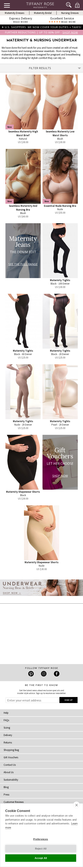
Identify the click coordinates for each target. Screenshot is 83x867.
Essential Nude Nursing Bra (60, 206)
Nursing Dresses (70, 13)
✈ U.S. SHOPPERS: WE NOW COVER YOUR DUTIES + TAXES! (41, 27)
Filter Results (40, 68)
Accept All (41, 858)
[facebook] (56, 674)
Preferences (40, 839)
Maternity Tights (60, 280)
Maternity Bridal (43, 13)
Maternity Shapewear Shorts (23, 491)
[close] (76, 804)
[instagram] (43, 674)
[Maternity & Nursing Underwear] (41, 597)
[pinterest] (31, 674)
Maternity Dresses (14, 13)
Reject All (41, 848)
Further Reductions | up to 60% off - (41, 32)
